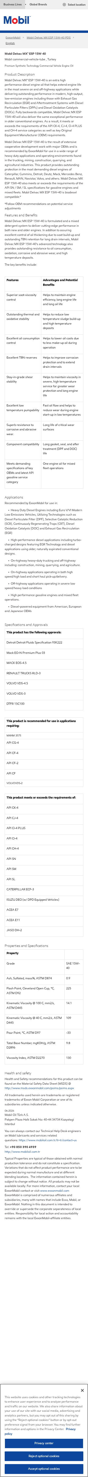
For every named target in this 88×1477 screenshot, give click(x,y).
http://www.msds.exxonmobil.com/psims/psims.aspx (39, 1088)
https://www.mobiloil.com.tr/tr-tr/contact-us (48, 1140)
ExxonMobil (13, 37)
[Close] (82, 1390)
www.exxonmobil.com (54, 1191)
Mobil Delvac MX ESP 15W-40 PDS (49, 37)
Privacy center (44, 1443)
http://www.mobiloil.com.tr (22, 1152)
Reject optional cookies (44, 1456)
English (10, 43)
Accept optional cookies (44, 1469)
